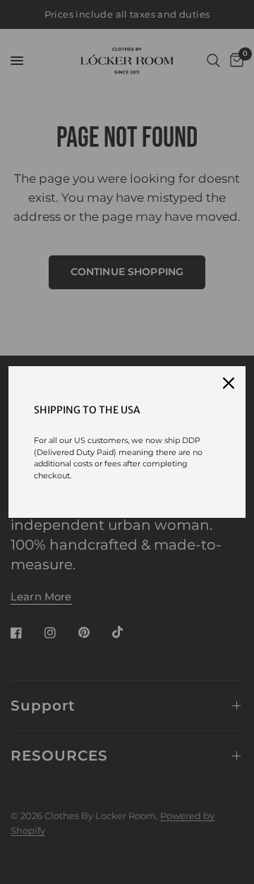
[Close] (229, 383)
